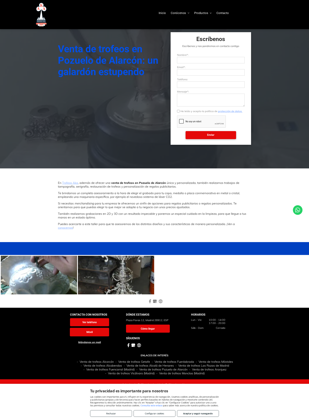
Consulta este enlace (151, 405)
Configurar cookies (154, 413)
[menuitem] (162, 13)
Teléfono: (182, 79)
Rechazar (111, 413)
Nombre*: (182, 54)
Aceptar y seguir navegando (198, 413)
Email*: (181, 67)
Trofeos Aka (70, 183)
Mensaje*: (183, 91)
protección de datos (230, 111)
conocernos (65, 228)
